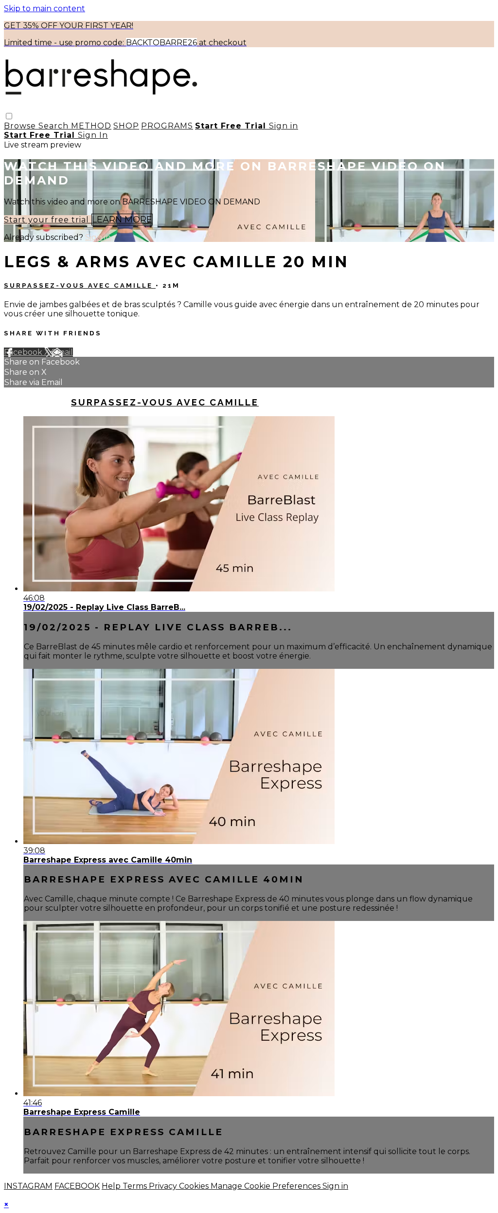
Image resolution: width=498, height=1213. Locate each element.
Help (112, 1186)
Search (54, 125)
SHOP (126, 125)
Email (62, 352)
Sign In (93, 135)
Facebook (24, 352)
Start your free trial (47, 219)
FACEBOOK (77, 1186)
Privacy (164, 1186)
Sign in (283, 125)
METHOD (91, 125)
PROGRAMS (167, 125)
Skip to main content (44, 8)
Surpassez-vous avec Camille (80, 285)
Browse (21, 125)
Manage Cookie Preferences (266, 1186)
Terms (136, 1186)
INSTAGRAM (28, 1186)
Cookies (195, 1186)
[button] (9, 116)
